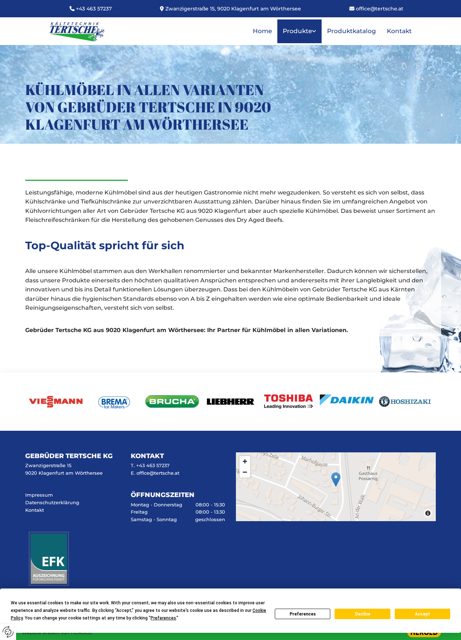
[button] (335, 479)
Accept (422, 614)
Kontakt (399, 31)
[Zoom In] (245, 461)
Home (262, 31)
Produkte (297, 31)
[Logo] (77, 31)
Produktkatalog (351, 31)
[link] (299, 31)
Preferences (303, 614)
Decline (362, 614)
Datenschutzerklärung (52, 502)
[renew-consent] (8, 632)
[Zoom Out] (245, 472)
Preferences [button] (163, 618)
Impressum (39, 495)
